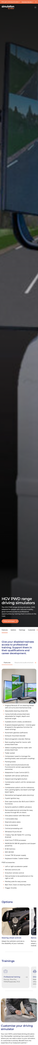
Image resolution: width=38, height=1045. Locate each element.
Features (5, 630)
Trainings (22, 630)
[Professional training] (15, 977)
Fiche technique (9, 621)
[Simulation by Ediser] (8, 7)
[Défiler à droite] (36, 630)
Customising (32, 630)
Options (13, 630)
